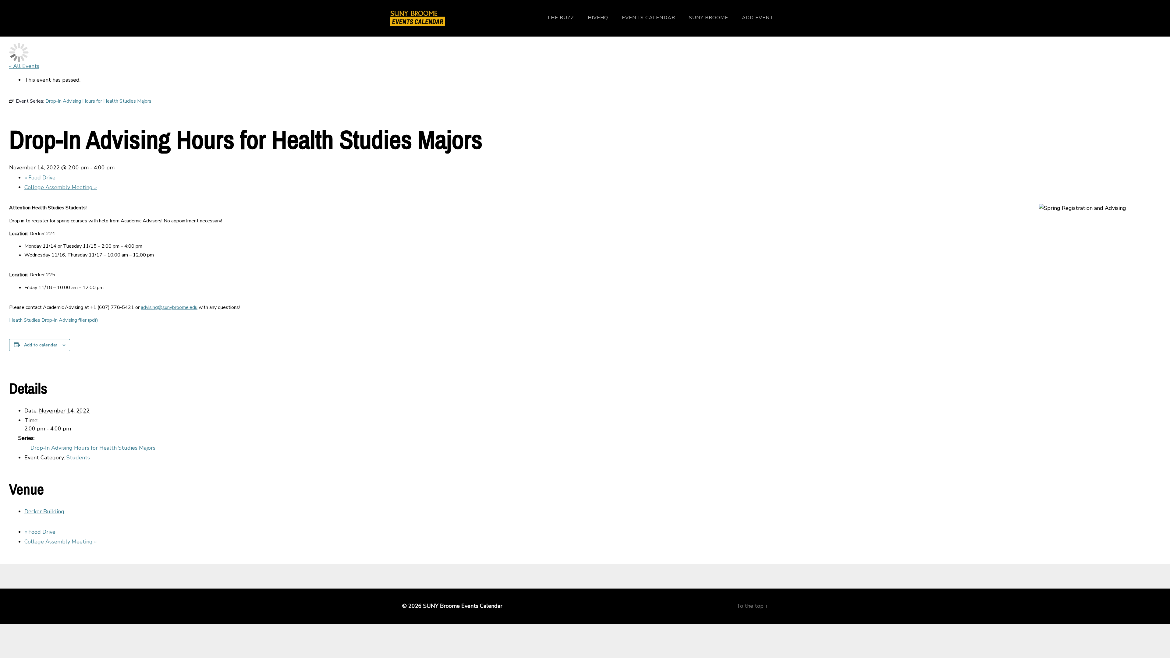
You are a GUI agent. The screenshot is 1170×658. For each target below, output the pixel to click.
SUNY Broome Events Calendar (462, 606)
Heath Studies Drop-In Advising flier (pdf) (53, 320)
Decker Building (44, 511)
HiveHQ (598, 17)
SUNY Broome (708, 17)
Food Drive (39, 177)
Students (78, 457)
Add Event (758, 17)
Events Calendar (648, 17)
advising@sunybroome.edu (169, 307)
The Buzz (560, 17)
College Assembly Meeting (60, 187)
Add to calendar (41, 345)
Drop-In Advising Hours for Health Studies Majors (92, 447)
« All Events (24, 66)
